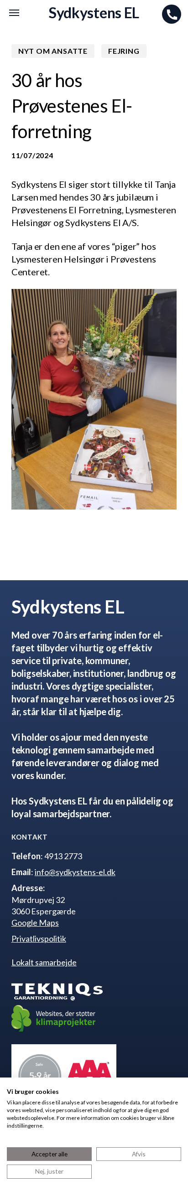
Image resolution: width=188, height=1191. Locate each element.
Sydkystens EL (94, 12)
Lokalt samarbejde (44, 962)
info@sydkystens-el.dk (75, 872)
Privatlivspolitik (38, 938)
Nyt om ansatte (53, 50)
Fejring (124, 50)
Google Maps (35, 923)
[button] (14, 12)
